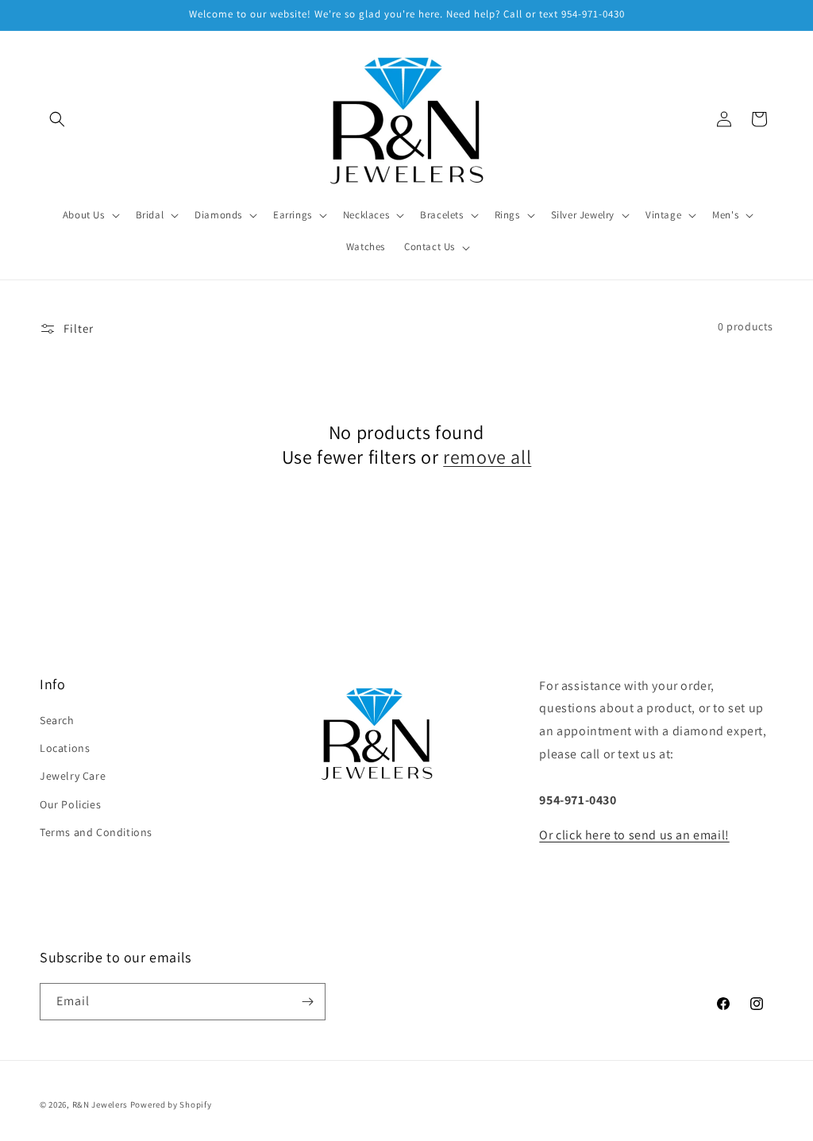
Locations (65, 748)
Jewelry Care (73, 776)
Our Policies (70, 804)
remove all (487, 457)
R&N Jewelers (100, 1104)
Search (57, 720)
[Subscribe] (307, 1001)
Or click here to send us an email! (634, 835)
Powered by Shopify (171, 1104)
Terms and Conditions (96, 832)
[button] (57, 119)
